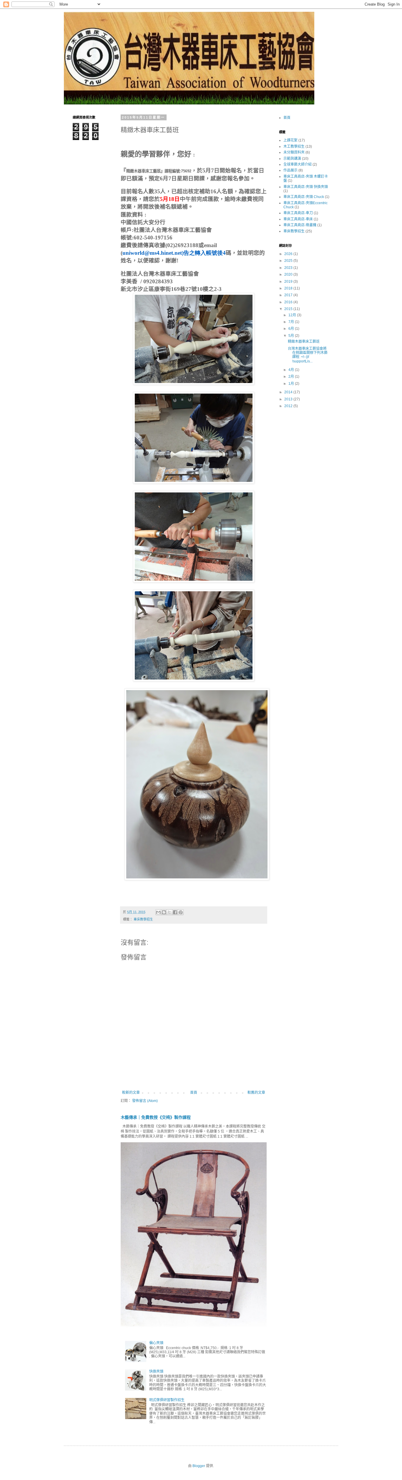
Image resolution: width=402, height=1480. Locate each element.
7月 (291, 322)
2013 (288, 399)
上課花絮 (290, 140)
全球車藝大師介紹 (297, 164)
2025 (288, 261)
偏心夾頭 (156, 1343)
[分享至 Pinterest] (181, 912)
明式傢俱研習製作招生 (167, 1400)
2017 (288, 295)
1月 (291, 384)
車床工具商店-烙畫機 (299, 225)
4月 (291, 370)
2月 (291, 376)
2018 (288, 288)
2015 (288, 309)
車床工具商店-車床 (298, 219)
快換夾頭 (156, 1371)
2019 (288, 281)
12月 (292, 315)
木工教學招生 (294, 146)
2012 (288, 406)
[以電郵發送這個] (158, 912)
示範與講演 (292, 159)
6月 (291, 329)
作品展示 (290, 170)
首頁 (193, 1093)
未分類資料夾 (294, 152)
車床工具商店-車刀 (298, 213)
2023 (288, 268)
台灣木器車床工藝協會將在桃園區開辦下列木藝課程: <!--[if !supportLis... (308, 355)
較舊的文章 (256, 1093)
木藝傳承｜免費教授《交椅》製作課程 (156, 1117)
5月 (291, 336)
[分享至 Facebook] (175, 912)
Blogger (198, 1466)
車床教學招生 (143, 919)
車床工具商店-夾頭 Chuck (303, 197)
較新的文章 (131, 1093)
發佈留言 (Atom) (145, 1101)
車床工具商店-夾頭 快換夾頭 (305, 187)
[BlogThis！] (164, 912)
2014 (288, 392)
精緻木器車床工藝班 (304, 341)
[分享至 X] (169, 912)
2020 (288, 274)
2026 (288, 254)
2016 (288, 302)
